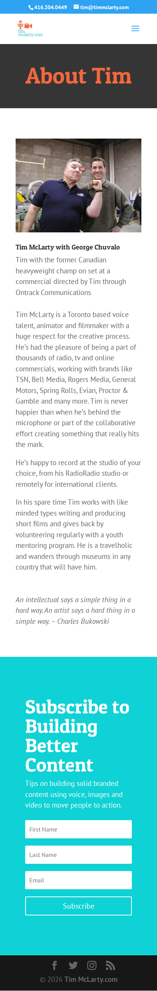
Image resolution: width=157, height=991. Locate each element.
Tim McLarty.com (90, 979)
